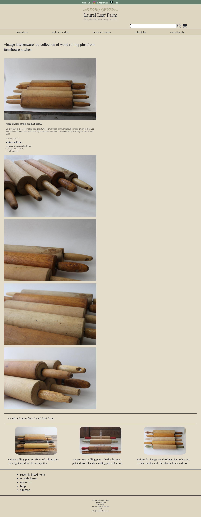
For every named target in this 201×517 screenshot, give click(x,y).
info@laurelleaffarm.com (100, 511)
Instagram (101, 3)
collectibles (140, 32)
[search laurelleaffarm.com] (180, 26)
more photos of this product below (24, 123)
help (23, 486)
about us (26, 482)
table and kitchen (60, 32)
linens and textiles (102, 32)
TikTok (116, 3)
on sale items (28, 478)
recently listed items (33, 474)
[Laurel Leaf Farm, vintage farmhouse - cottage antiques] (100, 14)
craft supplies (13, 151)
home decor (22, 32)
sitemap (25, 490)
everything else (177, 32)
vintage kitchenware (16, 148)
